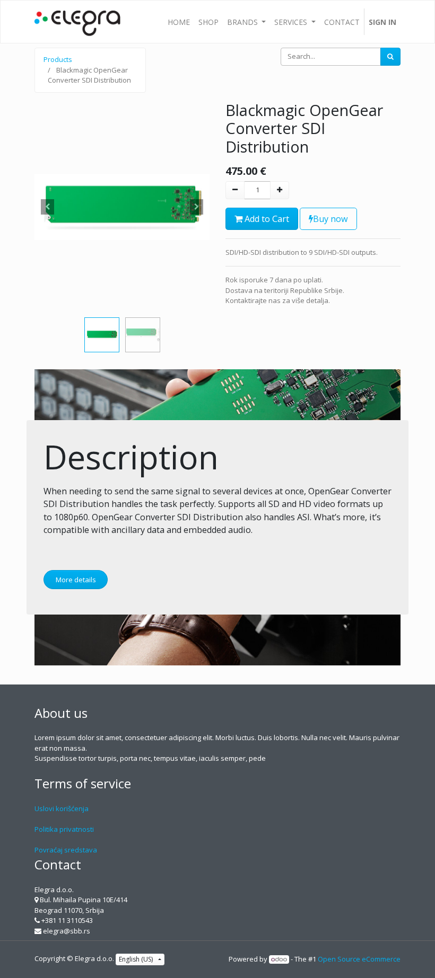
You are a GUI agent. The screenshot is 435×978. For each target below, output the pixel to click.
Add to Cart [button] (265, 219)
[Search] (390, 57)
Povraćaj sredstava (65, 850)
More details (76, 579)
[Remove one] (235, 190)
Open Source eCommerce (359, 959)
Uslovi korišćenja (61, 808)
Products (58, 59)
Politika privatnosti (64, 829)
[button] (47, 207)
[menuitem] (178, 21)
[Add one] (279, 190)
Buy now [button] (330, 219)
